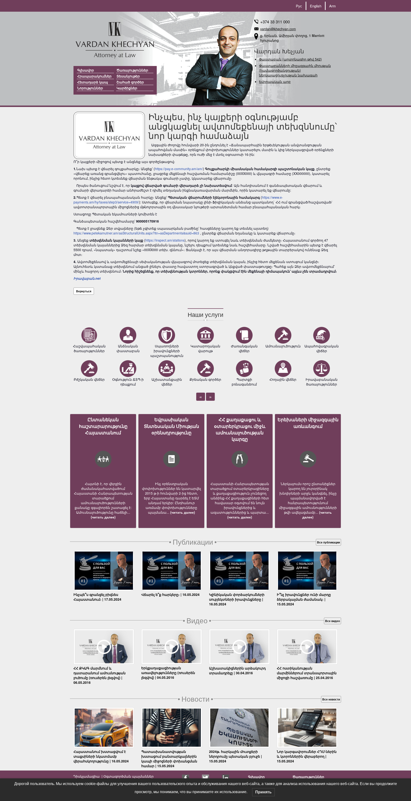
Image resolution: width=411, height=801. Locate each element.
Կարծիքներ (127, 88)
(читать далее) (103, 517)
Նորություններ (90, 88)
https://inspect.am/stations (165, 240)
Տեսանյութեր (128, 76)
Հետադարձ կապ (92, 82)
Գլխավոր (85, 70)
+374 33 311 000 (275, 22)
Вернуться (83, 291)
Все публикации (328, 542)
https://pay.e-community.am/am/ (179, 168)
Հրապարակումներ (94, 76)
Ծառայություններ (132, 70)
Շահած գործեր (130, 82)
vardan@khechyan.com (278, 28)
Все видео (332, 621)
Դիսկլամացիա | (88, 776)
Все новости (331, 699)
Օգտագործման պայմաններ (128, 776)
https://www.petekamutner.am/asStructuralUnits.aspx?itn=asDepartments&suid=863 (136, 233)
